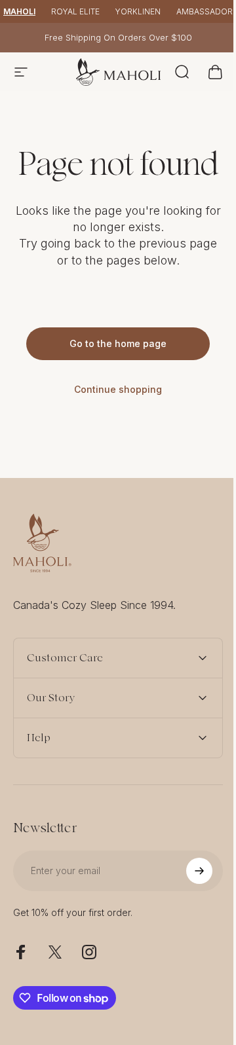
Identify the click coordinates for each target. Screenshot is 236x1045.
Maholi (19, 11)
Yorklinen (138, 11)
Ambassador (204, 11)
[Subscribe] (189, 902)
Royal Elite (75, 11)
